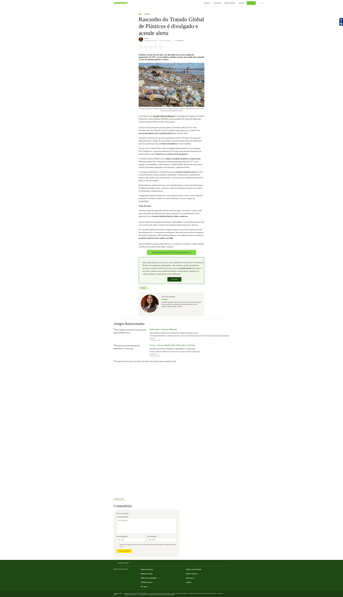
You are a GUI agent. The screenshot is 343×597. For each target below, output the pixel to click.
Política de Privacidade (193, 569)
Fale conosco (190, 578)
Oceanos (147, 14)
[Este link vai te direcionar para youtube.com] (122, 573)
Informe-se (207, 3)
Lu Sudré (146, 38)
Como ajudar (217, 3)
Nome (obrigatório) (121, 536)
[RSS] (140, 573)
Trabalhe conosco (146, 582)
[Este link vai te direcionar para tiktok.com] (132, 573)
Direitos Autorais (191, 574)
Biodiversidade (155, 329)
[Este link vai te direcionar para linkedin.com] (125, 573)
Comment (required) (122, 517)
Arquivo (188, 582)
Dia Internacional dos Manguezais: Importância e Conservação (172, 349)
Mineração (173, 329)
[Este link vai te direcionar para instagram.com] (118, 573)
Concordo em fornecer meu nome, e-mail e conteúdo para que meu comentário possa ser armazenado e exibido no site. (148, 545)
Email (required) (151, 536)
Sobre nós (241, 3)
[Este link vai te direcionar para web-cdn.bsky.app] (129, 573)
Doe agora (174, 279)
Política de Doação (147, 569)
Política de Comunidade (148, 578)
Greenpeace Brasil (123, 563)
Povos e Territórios (188, 345)
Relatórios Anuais (147, 574)
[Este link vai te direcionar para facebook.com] (115, 573)
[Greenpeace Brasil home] (120, 3)
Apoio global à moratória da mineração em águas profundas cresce (174, 333)
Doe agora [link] (251, 3)
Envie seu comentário (124, 551)
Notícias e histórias (229, 3)
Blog (140, 14)
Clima (179, 345)
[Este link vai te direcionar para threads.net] (136, 573)
